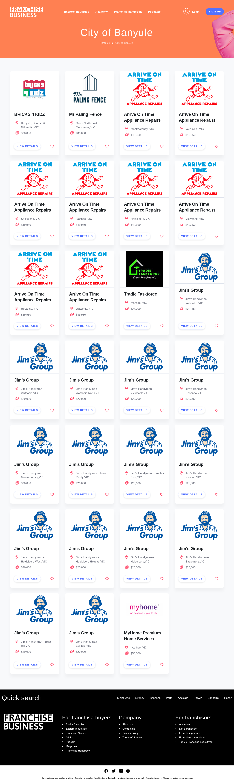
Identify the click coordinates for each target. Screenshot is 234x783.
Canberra (213, 697)
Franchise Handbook (78, 750)
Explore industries (76, 11)
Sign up (215, 11)
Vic (111, 43)
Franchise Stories (76, 733)
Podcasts (154, 11)
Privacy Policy (130, 733)
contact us (173, 778)
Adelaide (183, 697)
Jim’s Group (191, 290)
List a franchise (188, 728)
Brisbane (155, 697)
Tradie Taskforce (140, 293)
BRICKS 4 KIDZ (29, 114)
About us (127, 724)
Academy (101, 11)
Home (103, 43)
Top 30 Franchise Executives (195, 741)
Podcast (70, 741)
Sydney (139, 697)
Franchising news (189, 733)
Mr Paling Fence (85, 114)
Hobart (228, 697)
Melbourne (123, 697)
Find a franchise (75, 724)
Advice (69, 737)
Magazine (71, 746)
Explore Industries (76, 728)
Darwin (198, 697)
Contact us (128, 728)
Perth (169, 697)
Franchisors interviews (192, 737)
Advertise (184, 724)
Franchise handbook (128, 11)
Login (195, 11)
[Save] (52, 146)
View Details (27, 146)
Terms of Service (132, 737)
